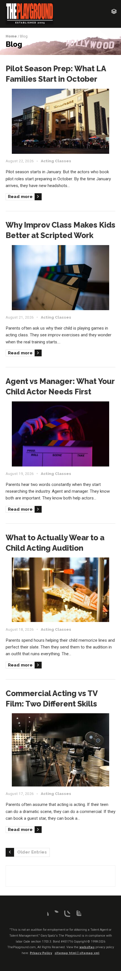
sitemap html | (67, 953)
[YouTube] (76, 914)
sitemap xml (89, 953)
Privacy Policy (41, 953)
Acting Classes (56, 161)
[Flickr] (55, 914)
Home (11, 36)
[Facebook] (44, 914)
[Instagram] (65, 914)
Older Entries (32, 852)
